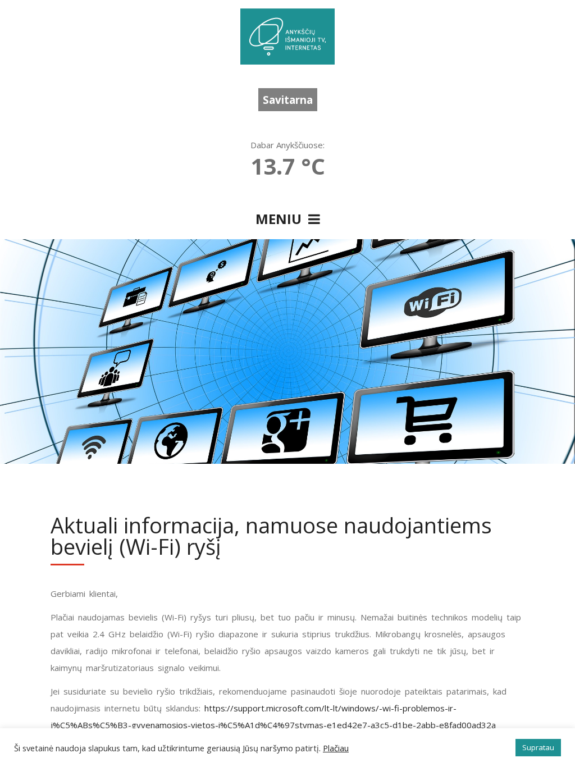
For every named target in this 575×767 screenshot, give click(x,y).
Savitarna (288, 100)
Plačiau (336, 748)
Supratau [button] (538, 747)
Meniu (281, 218)
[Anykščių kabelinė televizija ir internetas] (287, 36)
